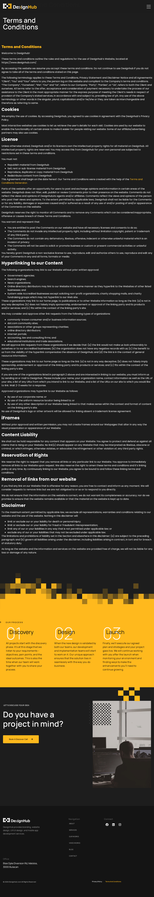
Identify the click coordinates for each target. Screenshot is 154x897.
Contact (73, 856)
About (72, 823)
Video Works (74, 843)
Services (73, 830)
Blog (71, 849)
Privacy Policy (97, 881)
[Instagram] (120, 824)
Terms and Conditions (113, 881)
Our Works (74, 836)
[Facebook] (107, 824)
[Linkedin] (113, 824)
